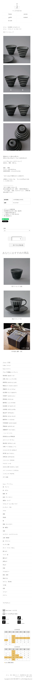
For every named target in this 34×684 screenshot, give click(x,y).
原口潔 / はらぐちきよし (8, 453)
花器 (4, 531)
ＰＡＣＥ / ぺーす (7, 463)
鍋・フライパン (6, 541)
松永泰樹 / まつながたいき (14, 27)
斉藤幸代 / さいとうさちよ (9, 389)
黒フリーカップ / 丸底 (17, 286)
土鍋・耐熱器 (6, 537)
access (25, 14)
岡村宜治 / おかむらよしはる (10, 382)
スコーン (5, 595)
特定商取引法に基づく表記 (26, 675)
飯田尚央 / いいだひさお (8, 419)
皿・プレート (6, 487)
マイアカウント (6, 602)
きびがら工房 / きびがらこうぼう (11, 467)
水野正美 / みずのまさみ (8, 456)
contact (25, 17)
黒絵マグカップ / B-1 (17, 319)
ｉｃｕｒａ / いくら (7, 433)
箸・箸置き (5, 527)
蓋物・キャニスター (7, 524)
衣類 (4, 568)
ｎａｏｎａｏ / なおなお (8, 460)
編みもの (5, 558)
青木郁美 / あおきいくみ (8, 375)
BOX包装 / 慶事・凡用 (17, 351)
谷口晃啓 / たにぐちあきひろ (10, 392)
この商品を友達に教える (10, 212)
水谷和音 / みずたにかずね (9, 409)
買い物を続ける (8, 215)
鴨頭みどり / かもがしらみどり (10, 385)
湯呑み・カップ (6, 500)
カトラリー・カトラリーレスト (10, 534)
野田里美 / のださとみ (8, 399)
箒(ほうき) (5, 578)
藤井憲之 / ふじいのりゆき (9, 402)
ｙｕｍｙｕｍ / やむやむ (8, 473)
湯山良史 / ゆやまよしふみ (9, 443)
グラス (4, 510)
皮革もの (5, 561)
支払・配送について (14, 675)
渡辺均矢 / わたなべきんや (9, 416)
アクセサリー (6, 571)
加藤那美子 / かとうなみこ (9, 429)
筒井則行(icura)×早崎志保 (9, 436)
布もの (4, 564)
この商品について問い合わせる (11, 214)
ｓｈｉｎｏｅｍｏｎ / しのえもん (11, 470)
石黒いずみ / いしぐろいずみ (10, 379)
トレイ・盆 (5, 554)
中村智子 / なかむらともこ (9, 396)
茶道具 (4, 517)
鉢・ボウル (5, 490)
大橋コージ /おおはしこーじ (9, 446)
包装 (4, 588)
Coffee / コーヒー (7, 365)
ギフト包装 (5, 477)
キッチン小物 (6, 544)
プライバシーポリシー (20, 676)
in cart (10, 20)
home (10, 14)
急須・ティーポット (7, 497)
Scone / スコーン (7, 368)
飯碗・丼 (5, 493)
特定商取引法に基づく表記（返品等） (13, 211)
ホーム (4, 27)
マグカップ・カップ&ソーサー (15, 29)
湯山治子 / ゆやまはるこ (8, 412)
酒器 (4, 514)
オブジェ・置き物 (7, 581)
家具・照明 (5, 575)
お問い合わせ (29, 676)
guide (10, 17)
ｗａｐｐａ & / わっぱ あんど (10, 450)
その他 (4, 585)
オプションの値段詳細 (9, 209)
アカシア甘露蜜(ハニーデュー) (10, 372)
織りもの (5, 551)
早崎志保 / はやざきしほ (8, 426)
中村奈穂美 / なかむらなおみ (10, 423)
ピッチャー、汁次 (7, 507)
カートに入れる (18, 245)
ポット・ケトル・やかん (9, 547)
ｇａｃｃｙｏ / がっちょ (8, 439)
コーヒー (5, 591)
